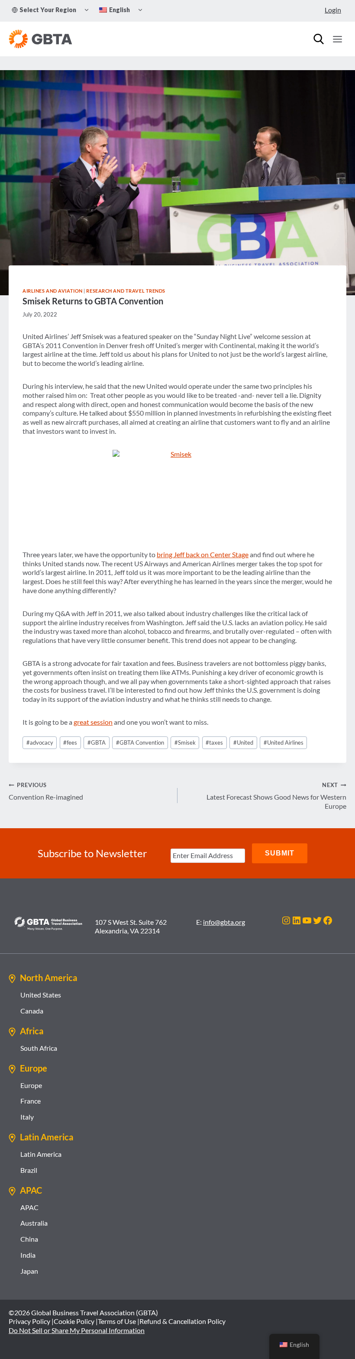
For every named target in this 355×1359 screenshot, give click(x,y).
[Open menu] (337, 39)
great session (93, 722)
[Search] (318, 39)
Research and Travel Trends (125, 291)
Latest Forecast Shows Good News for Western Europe (276, 795)
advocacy (39, 742)
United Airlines (283, 742)
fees (70, 742)
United (243, 742)
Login (333, 10)
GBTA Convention (140, 742)
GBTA (96, 742)
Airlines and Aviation (53, 291)
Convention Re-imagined (46, 791)
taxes (214, 742)
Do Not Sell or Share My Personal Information (77, 1330)
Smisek (185, 742)
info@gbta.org (224, 922)
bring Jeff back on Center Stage (202, 554)
